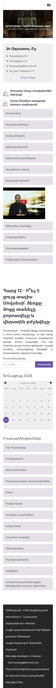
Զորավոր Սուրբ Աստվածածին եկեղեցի (31, 92)
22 (42, 413)
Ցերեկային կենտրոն (18, 180)
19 (20, 413)
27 (27, 419)
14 (34, 407)
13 (27, 407)
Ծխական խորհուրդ (17, 124)
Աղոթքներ (12, 570)
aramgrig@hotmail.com (26, 662)
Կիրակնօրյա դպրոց (17, 169)
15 (42, 407)
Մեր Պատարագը (16, 447)
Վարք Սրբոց (13, 526)
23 (49, 413)
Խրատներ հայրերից (17, 537)
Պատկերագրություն (17, 559)
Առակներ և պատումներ (19, 514)
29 (42, 419)
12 (20, 407)
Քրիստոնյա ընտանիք (18, 226)
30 (49, 419)
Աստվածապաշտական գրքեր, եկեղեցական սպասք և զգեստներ (26, 584)
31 (6, 426)
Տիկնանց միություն (17, 147)
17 (6, 413)
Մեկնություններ (15, 548)
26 (20, 419)
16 (49, 407)
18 (13, 413)
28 (34, 419)
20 (27, 413)
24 (6, 419)
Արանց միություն (15, 135)
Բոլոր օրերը (28, 77)
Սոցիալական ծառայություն (22, 259)
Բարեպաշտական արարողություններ (28, 481)
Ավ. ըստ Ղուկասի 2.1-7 (21, 71)
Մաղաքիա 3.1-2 (18, 61)
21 (34, 413)
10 (6, 407)
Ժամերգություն (14, 458)
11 (13, 407)
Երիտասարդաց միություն (21, 158)
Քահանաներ (13, 113)
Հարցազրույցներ (16, 237)
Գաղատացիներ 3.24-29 (22, 66)
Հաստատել (44, 364)
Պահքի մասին (14, 503)
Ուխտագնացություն (17, 248)
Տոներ (9, 492)
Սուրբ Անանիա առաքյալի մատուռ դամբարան (28, 102)
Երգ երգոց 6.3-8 (18, 56)
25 (13, 419)
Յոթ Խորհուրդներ (16, 470)
